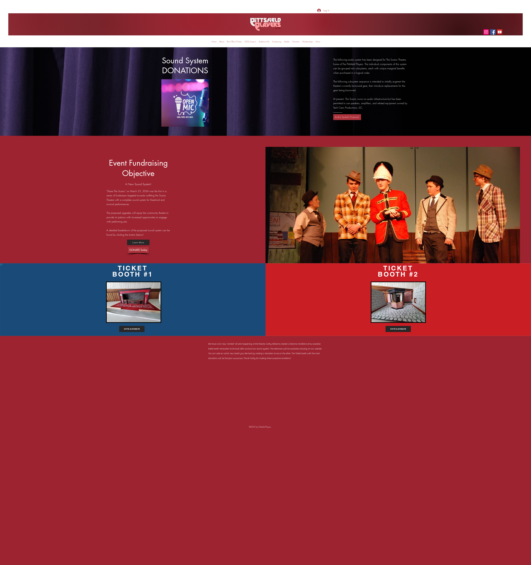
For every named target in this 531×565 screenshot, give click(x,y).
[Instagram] (486, 32)
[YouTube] (499, 32)
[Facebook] (493, 32)
